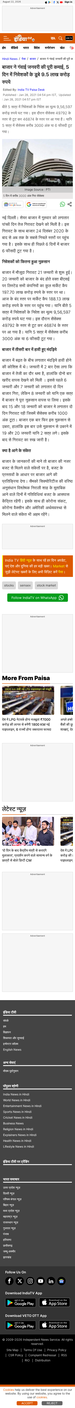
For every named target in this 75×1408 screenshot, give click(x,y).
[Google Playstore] (20, 1303)
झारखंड (7, 1257)
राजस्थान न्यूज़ (10, 1222)
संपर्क (6, 1020)
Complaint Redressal (42, 1355)
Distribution (42, 1360)
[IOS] (46, 2)
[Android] (49, 2)
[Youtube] (40, 1281)
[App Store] (54, 1303)
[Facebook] (9, 1281)
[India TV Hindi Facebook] (54, 2)
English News (12, 1049)
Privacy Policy (56, 1350)
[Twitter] (20, 1281)
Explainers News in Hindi (19, 1135)
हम (4, 1026)
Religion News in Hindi (18, 1129)
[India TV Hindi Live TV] (69, 38)
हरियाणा (7, 1239)
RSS (64, 1355)
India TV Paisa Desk (31, 89)
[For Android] (20, 1325)
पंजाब (6, 1234)
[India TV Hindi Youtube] (61, 2)
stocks (9, 585)
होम (4, 48)
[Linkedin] (51, 1281)
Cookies (8, 1389)
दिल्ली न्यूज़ (8, 1193)
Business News (13, 1123)
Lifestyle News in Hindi (18, 1146)
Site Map (12, 1350)
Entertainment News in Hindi (22, 1106)
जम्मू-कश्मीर (9, 1251)
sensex (25, 585)
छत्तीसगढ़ (7, 1245)
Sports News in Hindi (17, 1111)
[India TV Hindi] (24, 38)
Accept (27, 1403)
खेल (62, 48)
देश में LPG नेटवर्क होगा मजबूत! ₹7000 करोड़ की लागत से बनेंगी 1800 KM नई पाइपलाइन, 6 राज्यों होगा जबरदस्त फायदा (26, 724)
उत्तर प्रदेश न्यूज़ (11, 1187)
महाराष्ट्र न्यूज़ (10, 1216)
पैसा (24, 58)
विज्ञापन (7, 1032)
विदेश (37, 48)
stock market (46, 585)
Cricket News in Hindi (17, 1117)
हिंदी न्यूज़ (26, 560)
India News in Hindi (16, 1094)
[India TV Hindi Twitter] (57, 2)
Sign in (68, 1)
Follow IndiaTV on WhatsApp (34, 598)
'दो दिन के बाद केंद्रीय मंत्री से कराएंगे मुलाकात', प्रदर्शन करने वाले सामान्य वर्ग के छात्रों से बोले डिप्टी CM (27, 855)
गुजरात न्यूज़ (9, 1228)
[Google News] (12, 204)
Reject (52, 1403)
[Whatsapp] (62, 204)
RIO (27, 1360)
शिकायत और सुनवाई (13, 1038)
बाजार (33, 58)
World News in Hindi (16, 1100)
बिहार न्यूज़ (8, 1205)
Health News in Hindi (17, 1140)
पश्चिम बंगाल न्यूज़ (12, 1199)
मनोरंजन (50, 48)
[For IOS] (54, 1325)
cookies (41, 1397)
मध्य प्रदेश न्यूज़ (11, 1210)
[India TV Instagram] (30, 1281)
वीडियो (14, 48)
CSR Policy (15, 1355)
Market (59, 566)
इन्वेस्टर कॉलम (10, 1043)
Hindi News (10, 58)
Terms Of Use (33, 1350)
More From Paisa (26, 678)
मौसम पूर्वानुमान (10, 1071)
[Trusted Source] (36, 204)
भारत (26, 48)
